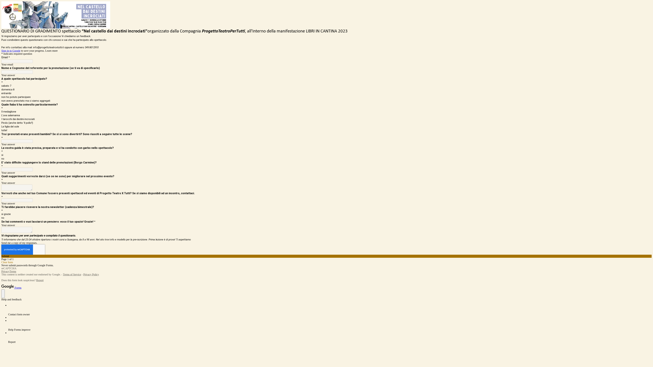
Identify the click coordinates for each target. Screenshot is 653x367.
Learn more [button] (51, 50)
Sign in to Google (10, 50)
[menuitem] (330, 310)
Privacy (5, 271)
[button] (326, 256)
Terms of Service (72, 274)
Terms (13, 271)
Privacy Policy (91, 274)
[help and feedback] (3, 293)
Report (40, 280)
